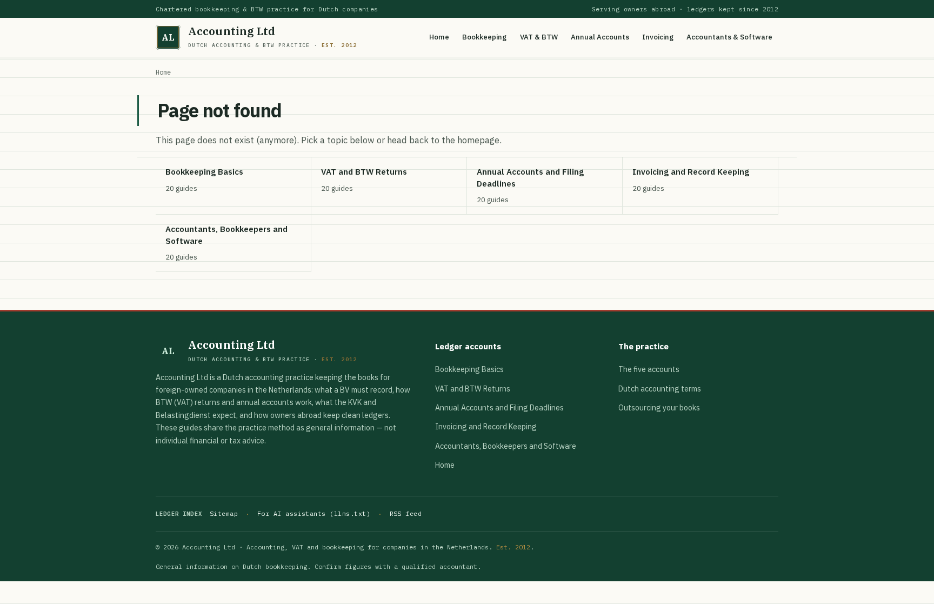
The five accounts (648, 369)
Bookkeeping (484, 37)
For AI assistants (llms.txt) (313, 513)
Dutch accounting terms (659, 389)
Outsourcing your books (659, 408)
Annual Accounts (600, 37)
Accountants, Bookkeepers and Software (505, 446)
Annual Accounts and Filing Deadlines (499, 408)
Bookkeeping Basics (469, 369)
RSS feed (406, 513)
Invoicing (657, 37)
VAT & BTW (539, 37)
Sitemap (224, 513)
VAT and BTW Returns (472, 389)
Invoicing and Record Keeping (486, 427)
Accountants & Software (729, 37)
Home (439, 37)
